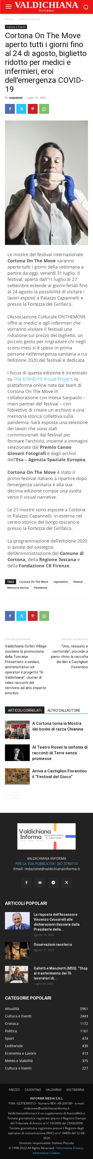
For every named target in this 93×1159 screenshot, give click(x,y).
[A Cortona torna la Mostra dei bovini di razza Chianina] (17, 730)
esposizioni (61, 581)
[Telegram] (53, 883)
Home (9, 19)
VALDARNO (54, 1090)
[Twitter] (21, 109)
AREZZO (14, 1090)
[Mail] (40, 883)
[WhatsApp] (44, 109)
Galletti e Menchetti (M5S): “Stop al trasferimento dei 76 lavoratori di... (61, 973)
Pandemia (40, 587)
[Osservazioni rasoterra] (17, 950)
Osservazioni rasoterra (53, 944)
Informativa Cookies (46, 1153)
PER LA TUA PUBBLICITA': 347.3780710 (46, 863)
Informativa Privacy (69, 1148)
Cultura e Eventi (29, 19)
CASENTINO (33, 1090)
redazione (16, 97)
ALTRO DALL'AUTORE (63, 710)
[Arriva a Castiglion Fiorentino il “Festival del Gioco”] (17, 776)
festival (78, 581)
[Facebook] (10, 109)
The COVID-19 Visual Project (43, 379)
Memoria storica (18, 587)
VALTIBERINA (75, 1090)
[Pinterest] (33, 109)
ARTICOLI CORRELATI (24, 710)
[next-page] (16, 795)
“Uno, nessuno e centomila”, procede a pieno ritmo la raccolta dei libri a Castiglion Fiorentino (69, 656)
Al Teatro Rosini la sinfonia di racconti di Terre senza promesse (60, 753)
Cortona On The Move (33, 581)
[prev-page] (8, 795)
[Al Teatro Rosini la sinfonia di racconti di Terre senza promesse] (17, 752)
